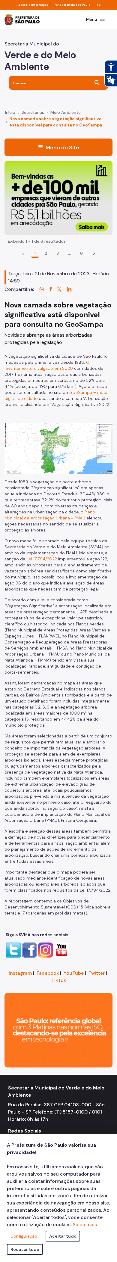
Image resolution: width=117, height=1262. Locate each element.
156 (98, 4)
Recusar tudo (24, 1249)
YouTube (74, 973)
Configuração (23, 1236)
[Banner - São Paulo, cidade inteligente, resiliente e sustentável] (58, 1030)
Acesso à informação (32, 4)
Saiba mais (85, 1224)
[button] (93, 253)
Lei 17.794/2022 (41, 559)
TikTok (58, 980)
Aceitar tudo (62, 1236)
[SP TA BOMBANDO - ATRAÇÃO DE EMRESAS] (58, 198)
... (69, 253)
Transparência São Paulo (71, 4)
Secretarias (33, 112)
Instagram (20, 973)
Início (10, 112)
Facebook (48, 973)
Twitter (96, 973)
